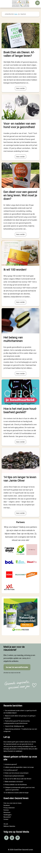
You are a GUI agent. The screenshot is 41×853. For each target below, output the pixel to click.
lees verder (20, 88)
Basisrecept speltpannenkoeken (14, 776)
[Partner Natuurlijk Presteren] (20, 549)
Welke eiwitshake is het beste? (14, 781)
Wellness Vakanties (9, 826)
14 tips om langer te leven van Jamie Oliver (20, 478)
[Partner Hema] (9, 574)
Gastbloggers (8, 814)
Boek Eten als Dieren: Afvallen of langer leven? (19, 54)
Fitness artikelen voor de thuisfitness (16, 784)
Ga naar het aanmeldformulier (17, 667)
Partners (6, 810)
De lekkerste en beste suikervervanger (17, 792)
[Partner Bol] (9, 562)
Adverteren (7, 812)
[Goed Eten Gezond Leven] (20, 3)
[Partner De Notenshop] (9, 549)
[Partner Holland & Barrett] (20, 574)
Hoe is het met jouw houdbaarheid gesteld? (20, 410)
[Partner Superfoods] (31, 574)
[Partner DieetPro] (31, 562)
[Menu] (37, 2)
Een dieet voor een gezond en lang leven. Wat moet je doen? (20, 195)
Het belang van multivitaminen (13, 339)
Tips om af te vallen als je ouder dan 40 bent (18, 779)
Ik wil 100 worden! (15, 269)
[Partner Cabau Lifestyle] (31, 549)
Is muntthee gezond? (11, 770)
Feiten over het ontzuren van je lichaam (17, 773)
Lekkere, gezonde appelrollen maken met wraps (19, 767)
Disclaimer (7, 805)
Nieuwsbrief (7, 817)
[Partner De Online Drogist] (20, 562)
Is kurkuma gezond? (11, 764)
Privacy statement (9, 807)
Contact (6, 819)
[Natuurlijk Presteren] (20, 632)
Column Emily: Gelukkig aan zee (14, 726)
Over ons (6, 803)
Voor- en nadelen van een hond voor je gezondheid (20, 125)
